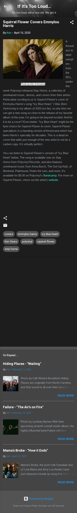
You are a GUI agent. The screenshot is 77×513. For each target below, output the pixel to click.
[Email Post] (5, 226)
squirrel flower (46, 241)
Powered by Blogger (40, 498)
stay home (11, 249)
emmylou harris (27, 234)
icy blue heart (50, 234)
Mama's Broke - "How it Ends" (25, 450)
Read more (66, 395)
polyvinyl (27, 241)
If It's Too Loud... (34, 6)
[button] (72, 23)
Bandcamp (50, 175)
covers (9, 234)
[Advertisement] (38, 302)
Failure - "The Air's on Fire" (23, 407)
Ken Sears (11, 241)
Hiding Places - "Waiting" (22, 364)
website (53, 179)
